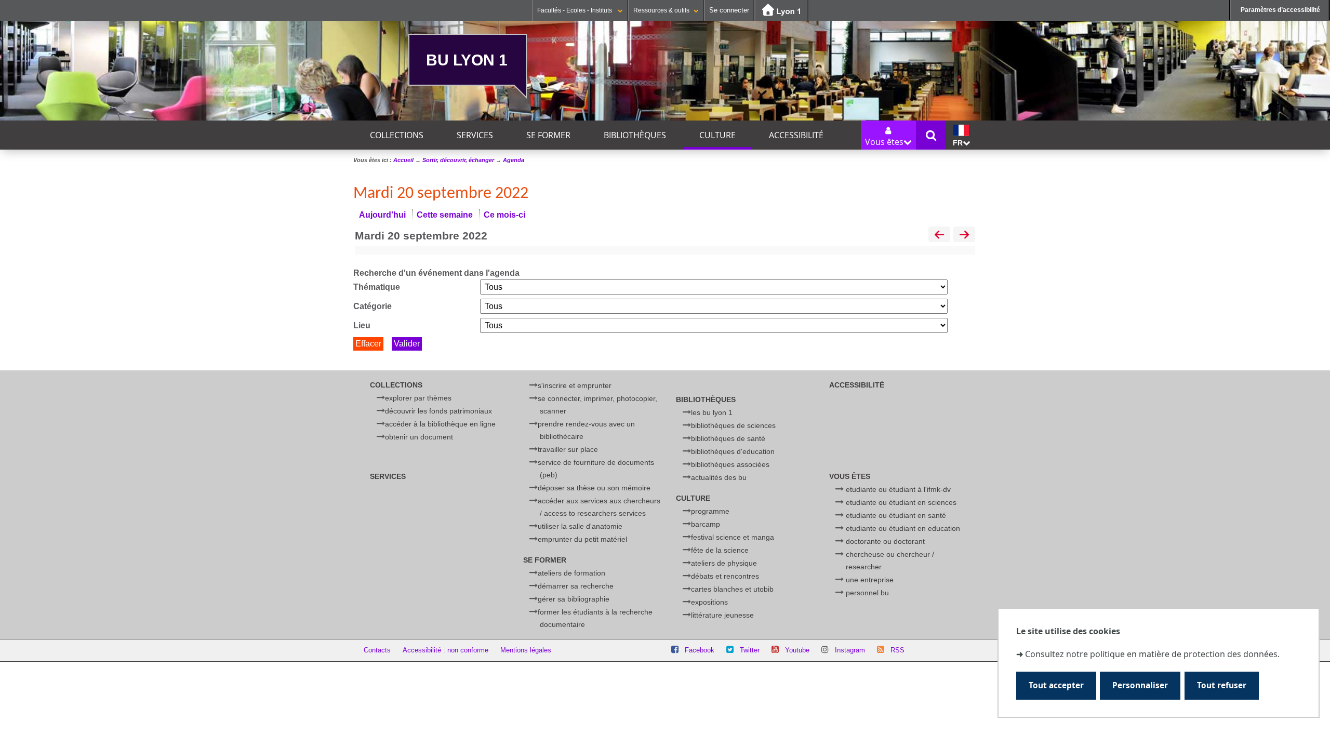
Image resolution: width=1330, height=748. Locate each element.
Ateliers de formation (571, 573)
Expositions (709, 602)
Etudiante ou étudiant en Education (903, 528)
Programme (710, 511)
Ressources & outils (661, 10)
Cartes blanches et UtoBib (732, 589)
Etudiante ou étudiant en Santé (896, 515)
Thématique (376, 287)
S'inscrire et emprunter (574, 385)
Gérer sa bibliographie (573, 599)
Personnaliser (1140, 685)
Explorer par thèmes (418, 398)
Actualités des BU (719, 477)
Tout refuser (1221, 685)
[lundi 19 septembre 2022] (939, 236)
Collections (396, 135)
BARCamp (705, 524)
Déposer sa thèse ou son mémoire (594, 488)
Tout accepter (1056, 685)
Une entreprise (870, 580)
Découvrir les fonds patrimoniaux (438, 411)
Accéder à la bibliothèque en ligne (440, 424)
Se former (548, 135)
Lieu (361, 325)
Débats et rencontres (725, 576)
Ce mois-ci (504, 214)
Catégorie (372, 306)
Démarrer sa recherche (576, 586)
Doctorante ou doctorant (885, 541)
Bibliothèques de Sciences (733, 425)
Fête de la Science (720, 550)
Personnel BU (867, 593)
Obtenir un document (419, 437)
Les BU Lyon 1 (712, 412)
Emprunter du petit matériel (582, 539)
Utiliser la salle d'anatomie (580, 526)
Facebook (699, 650)
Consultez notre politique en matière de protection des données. (1152, 654)
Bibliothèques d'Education (733, 451)
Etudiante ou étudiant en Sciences (901, 502)
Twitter (750, 650)
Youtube (797, 650)
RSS (897, 650)
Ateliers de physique (724, 563)
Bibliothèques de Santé (728, 438)
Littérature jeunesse (722, 615)
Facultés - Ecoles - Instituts (575, 10)
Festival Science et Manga (732, 537)
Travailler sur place (568, 449)
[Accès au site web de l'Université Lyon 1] (781, 10)
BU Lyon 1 (467, 60)
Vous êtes (849, 476)
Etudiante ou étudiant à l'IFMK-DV (898, 489)
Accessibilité (796, 135)
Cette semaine (445, 214)
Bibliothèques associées (730, 464)
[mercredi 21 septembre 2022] (964, 236)
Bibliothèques (635, 135)
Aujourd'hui (382, 214)
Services (475, 135)
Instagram (850, 650)
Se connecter (729, 10)
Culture (717, 135)
